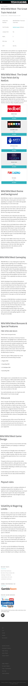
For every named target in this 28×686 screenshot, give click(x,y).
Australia (3, 635)
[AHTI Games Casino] (14, 140)
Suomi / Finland (5, 653)
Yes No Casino (23, 682)
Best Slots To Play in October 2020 (7, 572)
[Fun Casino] (14, 172)
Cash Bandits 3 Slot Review (6, 579)
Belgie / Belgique (5, 663)
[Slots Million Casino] (14, 124)
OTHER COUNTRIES (5, 673)
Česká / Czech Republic (6, 668)
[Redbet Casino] (14, 108)
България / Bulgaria (6, 666)
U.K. (2, 628)
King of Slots (4, 15)
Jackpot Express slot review (6, 577)
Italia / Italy (4, 671)
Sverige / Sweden (5, 655)
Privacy (3, 682)
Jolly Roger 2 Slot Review (6, 575)
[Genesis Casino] (14, 156)
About (6, 682)
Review (14, 115)
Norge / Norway (5, 650)
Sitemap (14, 682)
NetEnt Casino (16, 27)
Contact (10, 682)
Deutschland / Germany (6, 648)
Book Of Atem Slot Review (6, 570)
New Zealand (4, 637)
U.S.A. (3, 630)
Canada (3, 632)
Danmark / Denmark (5, 645)
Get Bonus (14, 118)
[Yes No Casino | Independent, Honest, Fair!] (19, 2)
